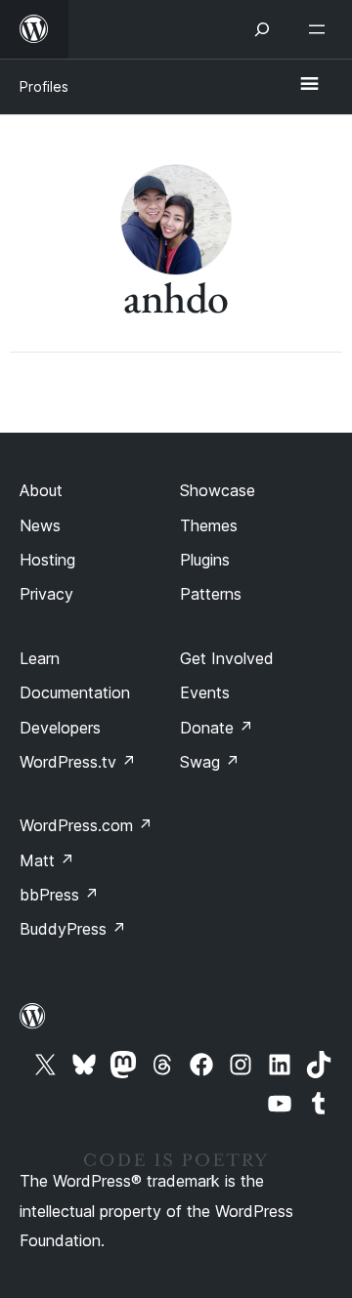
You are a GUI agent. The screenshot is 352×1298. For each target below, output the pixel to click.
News (40, 525)
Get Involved (227, 658)
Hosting (47, 559)
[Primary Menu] (309, 85)
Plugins (205, 559)
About (41, 490)
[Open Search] (262, 29)
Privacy (46, 594)
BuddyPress (73, 929)
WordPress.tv (78, 762)
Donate (216, 727)
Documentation (75, 692)
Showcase (217, 490)
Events (205, 692)
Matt (47, 860)
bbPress (59, 894)
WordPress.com (86, 825)
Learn (40, 658)
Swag (210, 762)
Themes (209, 525)
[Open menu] (320, 29)
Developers (60, 727)
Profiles (44, 86)
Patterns (211, 594)
